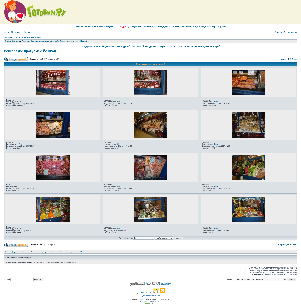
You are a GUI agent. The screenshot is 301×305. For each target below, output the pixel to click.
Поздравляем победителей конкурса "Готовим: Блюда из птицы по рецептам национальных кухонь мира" (150, 46)
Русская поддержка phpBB (150, 301)
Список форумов (12, 41)
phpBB (142, 299)
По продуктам (162, 26)
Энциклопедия (200, 26)
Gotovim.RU (80, 26)
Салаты (176, 26)
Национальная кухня (141, 26)
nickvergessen (166, 283)
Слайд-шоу (123, 26)
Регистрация (291, 32)
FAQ (8, 32)
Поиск (29, 32)
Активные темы (34, 37)
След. (294, 59)
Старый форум (218, 26)
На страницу (282, 59)
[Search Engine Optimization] (150, 304)
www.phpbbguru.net (164, 285)
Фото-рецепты (107, 26)
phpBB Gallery (144, 283)
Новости (186, 26)
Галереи (17, 32)
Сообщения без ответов (15, 37)
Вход (279, 32)
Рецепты (93, 26)
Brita (20, 102)
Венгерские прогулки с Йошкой (44, 41)
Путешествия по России (150, 296)
